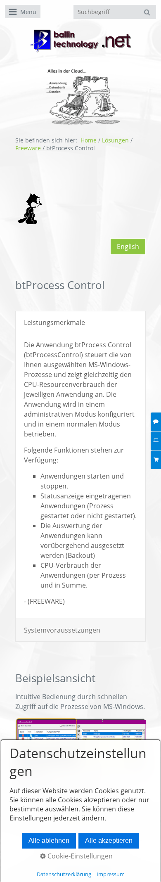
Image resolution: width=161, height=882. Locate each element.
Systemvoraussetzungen (62, 630)
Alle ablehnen (48, 840)
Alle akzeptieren (109, 840)
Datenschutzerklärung (64, 874)
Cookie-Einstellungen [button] (79, 856)
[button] (128, 246)
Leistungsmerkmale (54, 322)
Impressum (111, 874)
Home (88, 140)
